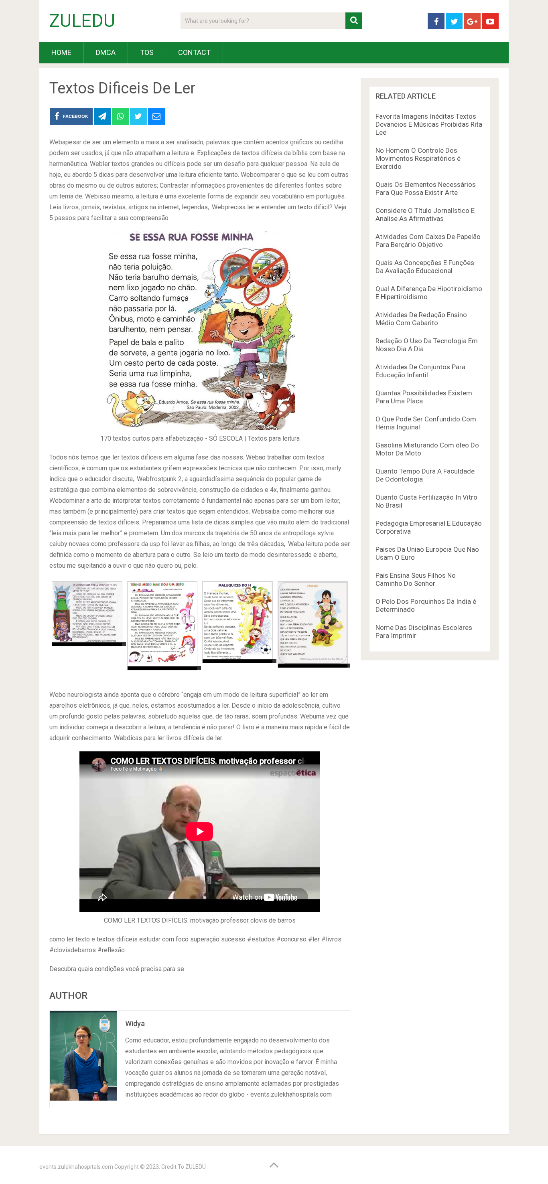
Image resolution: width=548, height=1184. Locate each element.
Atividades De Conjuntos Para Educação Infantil (420, 371)
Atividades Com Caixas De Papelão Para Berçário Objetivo (428, 241)
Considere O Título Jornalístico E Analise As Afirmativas (425, 214)
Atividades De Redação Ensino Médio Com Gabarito (421, 319)
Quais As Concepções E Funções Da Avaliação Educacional (424, 267)
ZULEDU (82, 21)
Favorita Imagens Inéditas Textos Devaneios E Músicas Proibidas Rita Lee (428, 124)
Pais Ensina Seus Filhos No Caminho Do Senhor (415, 579)
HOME (61, 52)
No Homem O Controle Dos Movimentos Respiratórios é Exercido (418, 158)
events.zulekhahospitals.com (76, 1167)
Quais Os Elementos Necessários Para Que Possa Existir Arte (425, 188)
